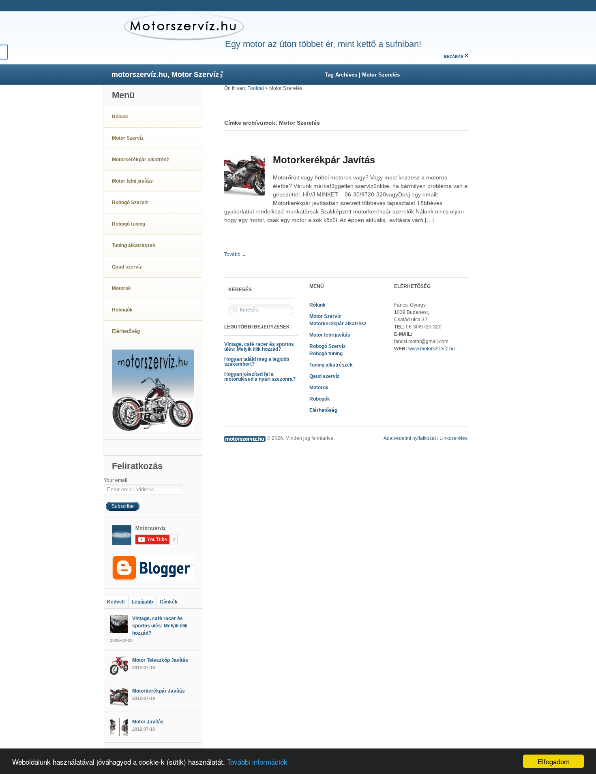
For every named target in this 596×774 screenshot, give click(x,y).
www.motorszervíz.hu (431, 349)
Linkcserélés (453, 438)
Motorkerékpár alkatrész (338, 323)
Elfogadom (554, 761)
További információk (257, 762)
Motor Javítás (148, 722)
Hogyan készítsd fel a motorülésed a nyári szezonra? (260, 377)
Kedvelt (116, 602)
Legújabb (142, 602)
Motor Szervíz (325, 316)
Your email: (116, 480)
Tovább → (235, 254)
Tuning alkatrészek (331, 365)
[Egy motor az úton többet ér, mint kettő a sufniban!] (173, 26)
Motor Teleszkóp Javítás (160, 660)
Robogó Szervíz (327, 346)
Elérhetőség (323, 410)
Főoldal (255, 88)
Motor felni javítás (329, 335)
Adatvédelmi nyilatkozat (410, 438)
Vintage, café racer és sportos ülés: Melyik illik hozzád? (259, 347)
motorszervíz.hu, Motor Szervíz (165, 74)
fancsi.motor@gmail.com (213, 6)
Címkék (169, 602)
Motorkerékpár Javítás (324, 159)
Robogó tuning (326, 353)
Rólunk (317, 305)
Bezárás (453, 56)
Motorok (318, 387)
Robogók (319, 399)
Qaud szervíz (324, 376)
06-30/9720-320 (167, 6)
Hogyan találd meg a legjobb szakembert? (256, 362)
